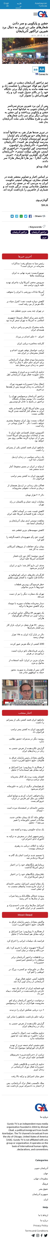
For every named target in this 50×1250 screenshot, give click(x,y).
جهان (45, 1173)
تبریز (44, 237)
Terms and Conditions (36, 1231)
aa (36, 69)
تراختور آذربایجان (39, 232)
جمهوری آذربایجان (40, 1194)
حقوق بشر (43, 1189)
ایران (46, 1199)
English (6, 4)
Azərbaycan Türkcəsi (41, 4)
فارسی (19, 4)
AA (41, 69)
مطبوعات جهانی (41, 1178)
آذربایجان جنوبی (41, 1168)
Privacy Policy (40, 1225)
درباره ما (44, 1220)
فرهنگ (45, 1184)
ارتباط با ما (43, 1215)
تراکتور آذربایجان (19, 232)
